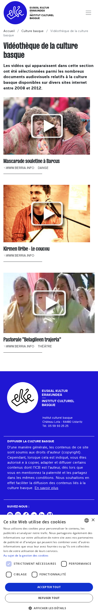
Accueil (9, 31)
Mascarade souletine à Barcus (31, 161)
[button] (49, 608)
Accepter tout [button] (49, 587)
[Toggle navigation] (88, 12)
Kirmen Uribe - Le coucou (26, 249)
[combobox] (86, 520)
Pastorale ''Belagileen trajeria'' (32, 339)
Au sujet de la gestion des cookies (25, 555)
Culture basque (32, 31)
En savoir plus (46, 488)
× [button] (93, 520)
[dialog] (49, 565)
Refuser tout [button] (49, 598)
